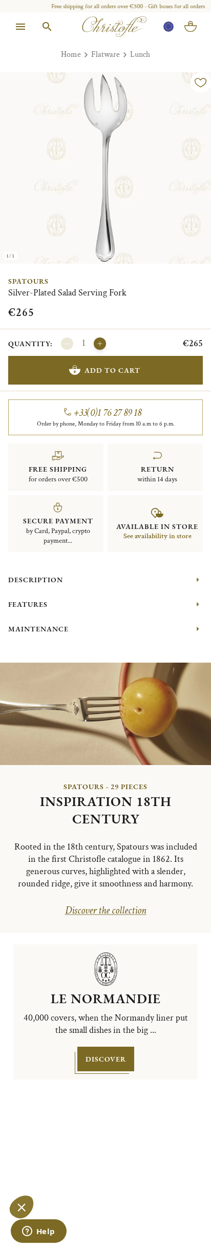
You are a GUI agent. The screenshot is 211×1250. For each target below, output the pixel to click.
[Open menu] (20, 26)
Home (71, 54)
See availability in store (157, 536)
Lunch (140, 54)
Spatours (28, 281)
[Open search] (47, 26)
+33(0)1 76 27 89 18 (107, 412)
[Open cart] (190, 26)
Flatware (105, 54)
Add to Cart (112, 370)
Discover (106, 1059)
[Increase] (100, 343)
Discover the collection (105, 910)
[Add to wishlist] (201, 82)
